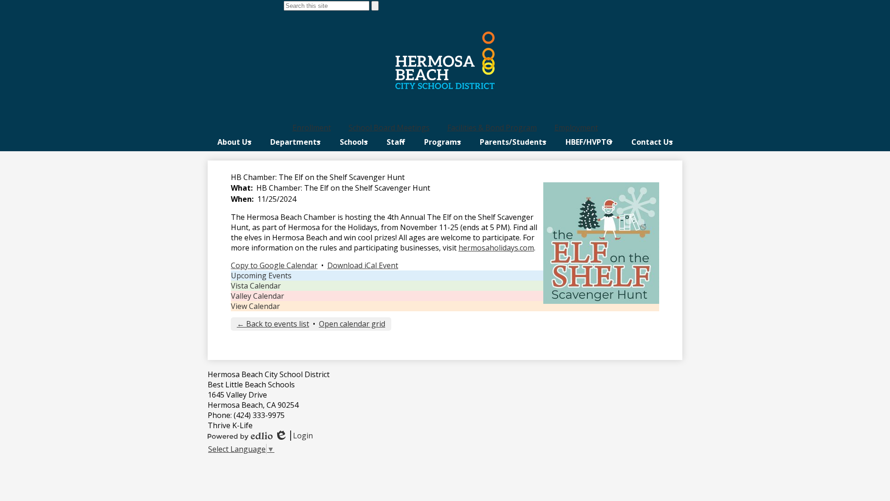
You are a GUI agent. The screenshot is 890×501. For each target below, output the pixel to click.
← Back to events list (273, 324)
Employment (576, 127)
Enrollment (311, 127)
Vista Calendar (256, 286)
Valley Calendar (257, 296)
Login (293, 435)
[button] (234, 142)
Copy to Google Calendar (274, 265)
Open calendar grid (352, 324)
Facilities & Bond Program (492, 127)
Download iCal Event (362, 265)
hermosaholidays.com (496, 248)
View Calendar (255, 306)
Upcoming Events (261, 275)
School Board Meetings (389, 127)
